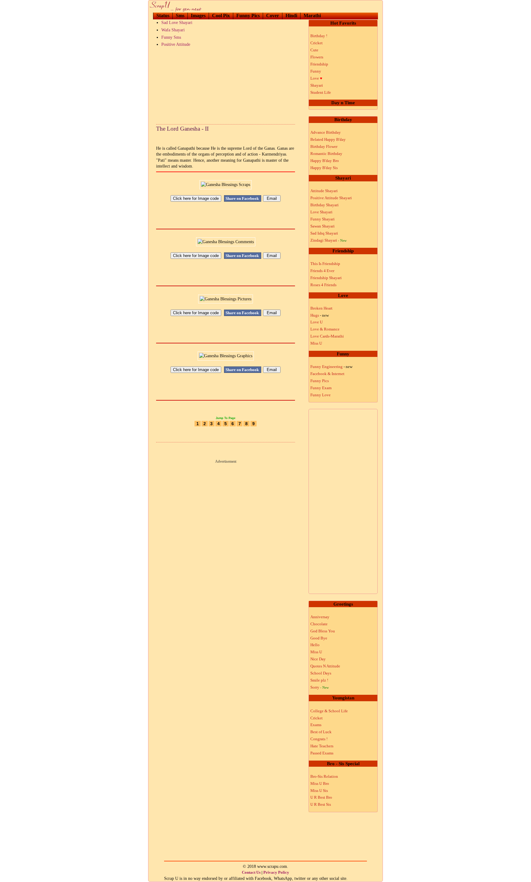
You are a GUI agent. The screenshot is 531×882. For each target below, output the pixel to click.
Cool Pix (221, 15)
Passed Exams (321, 753)
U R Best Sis (320, 804)
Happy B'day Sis (324, 167)
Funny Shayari (322, 219)
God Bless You (322, 631)
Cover (272, 15)
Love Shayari (321, 212)
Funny (315, 71)
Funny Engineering (331, 366)
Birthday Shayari (324, 205)
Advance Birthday (325, 132)
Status (162, 15)
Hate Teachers (321, 746)
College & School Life (329, 711)
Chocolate (319, 624)
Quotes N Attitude (325, 666)
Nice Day (318, 659)
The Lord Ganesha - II (182, 128)
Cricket (316, 43)
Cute (314, 50)
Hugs (319, 315)
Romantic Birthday (326, 153)
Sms (180, 15)
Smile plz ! (319, 680)
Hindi (291, 15)
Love (316, 78)
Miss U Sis (319, 790)
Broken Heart (321, 308)
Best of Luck (321, 732)
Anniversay (319, 617)
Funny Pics (248, 15)
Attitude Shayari (324, 190)
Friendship (319, 64)
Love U (316, 322)
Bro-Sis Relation (324, 776)
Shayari (316, 85)
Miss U (316, 343)
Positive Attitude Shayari (331, 198)
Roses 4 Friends (323, 285)
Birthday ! (318, 36)
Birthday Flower (323, 146)
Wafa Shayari (173, 30)
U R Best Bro (321, 797)
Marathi (312, 15)
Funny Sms (171, 37)
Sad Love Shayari (176, 22)
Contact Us (251, 872)
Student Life (320, 92)
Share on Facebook (243, 198)
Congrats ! (319, 739)
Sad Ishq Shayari (324, 233)
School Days (320, 673)
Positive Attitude (175, 44)
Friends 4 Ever (322, 270)
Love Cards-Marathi (327, 336)
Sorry (319, 687)
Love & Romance (325, 329)
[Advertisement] (225, 84)
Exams (315, 724)
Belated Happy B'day (328, 139)
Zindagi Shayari (328, 240)
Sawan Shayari (322, 226)
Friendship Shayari (326, 277)
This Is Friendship (325, 263)
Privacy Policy (276, 872)
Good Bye (318, 638)
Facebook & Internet (327, 373)
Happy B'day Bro (324, 160)
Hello (315, 645)
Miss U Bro (319, 783)
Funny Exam (321, 388)
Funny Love (320, 395)
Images (198, 15)
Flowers (316, 57)
